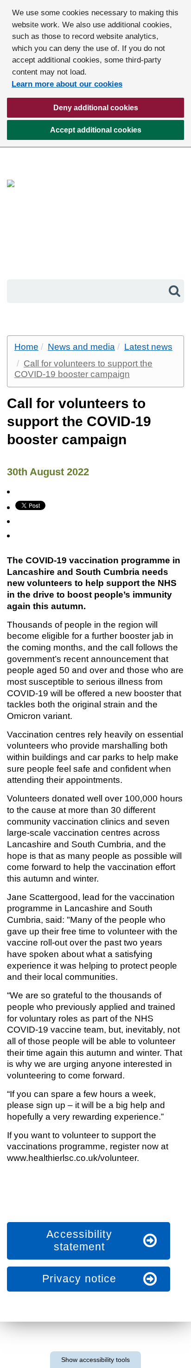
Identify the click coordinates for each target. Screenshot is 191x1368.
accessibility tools (95, 1359)
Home (26, 347)
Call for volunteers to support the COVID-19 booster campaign (83, 369)
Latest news (148, 347)
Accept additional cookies (74, 133)
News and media (81, 347)
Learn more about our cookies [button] (67, 84)
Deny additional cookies (72, 111)
